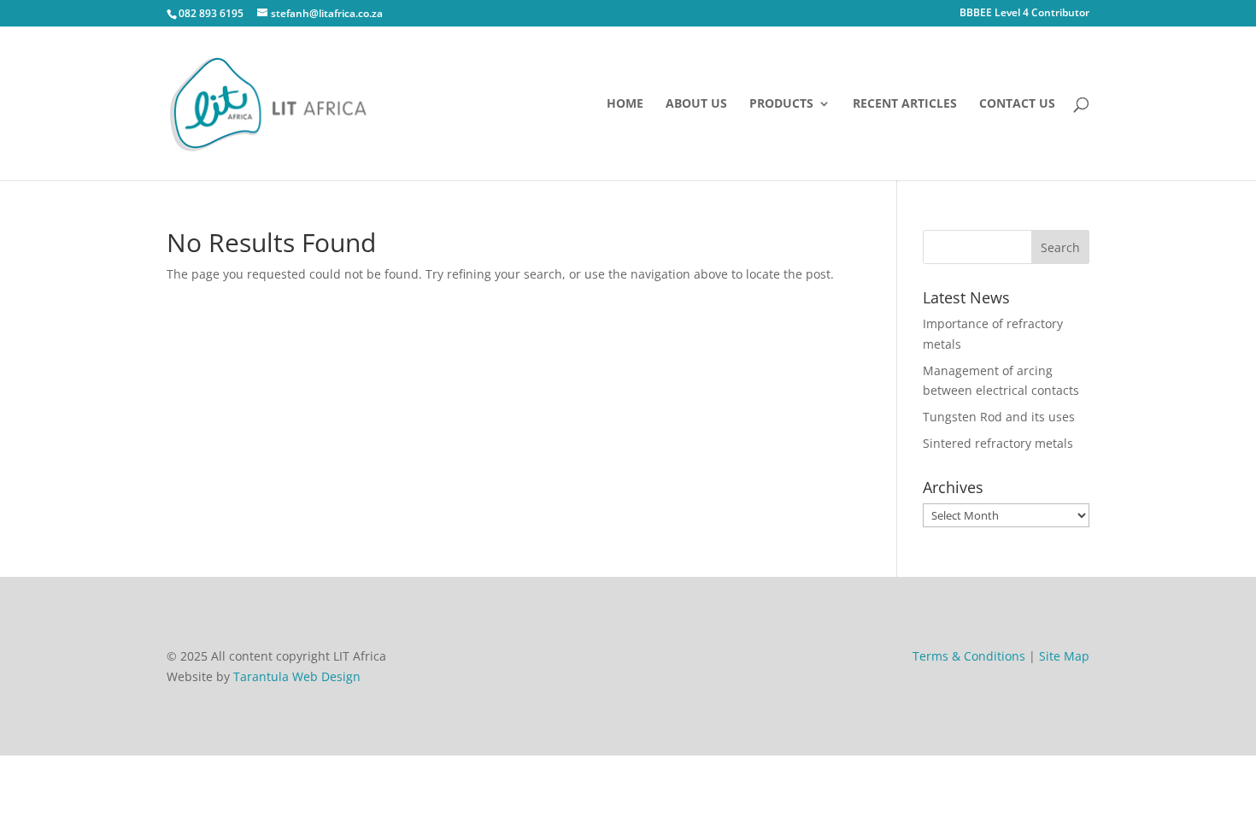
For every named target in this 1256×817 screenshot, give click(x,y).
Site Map (1064, 656)
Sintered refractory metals (998, 443)
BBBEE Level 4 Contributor (1024, 14)
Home (625, 104)
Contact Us (1017, 104)
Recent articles (905, 104)
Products (781, 104)
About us (696, 104)
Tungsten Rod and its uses (999, 416)
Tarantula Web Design (297, 676)
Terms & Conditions (969, 656)
